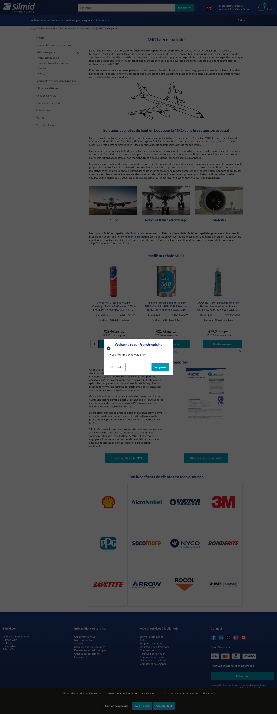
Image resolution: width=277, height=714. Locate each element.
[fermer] (109, 348)
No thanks (117, 367)
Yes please (160, 367)
